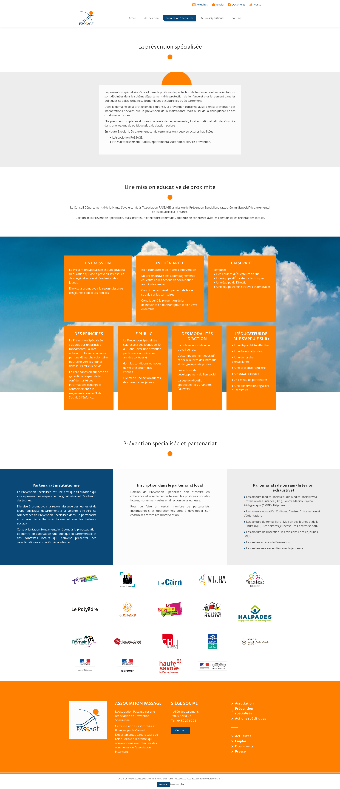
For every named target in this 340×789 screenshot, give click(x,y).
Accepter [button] (163, 784)
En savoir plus (177, 784)
